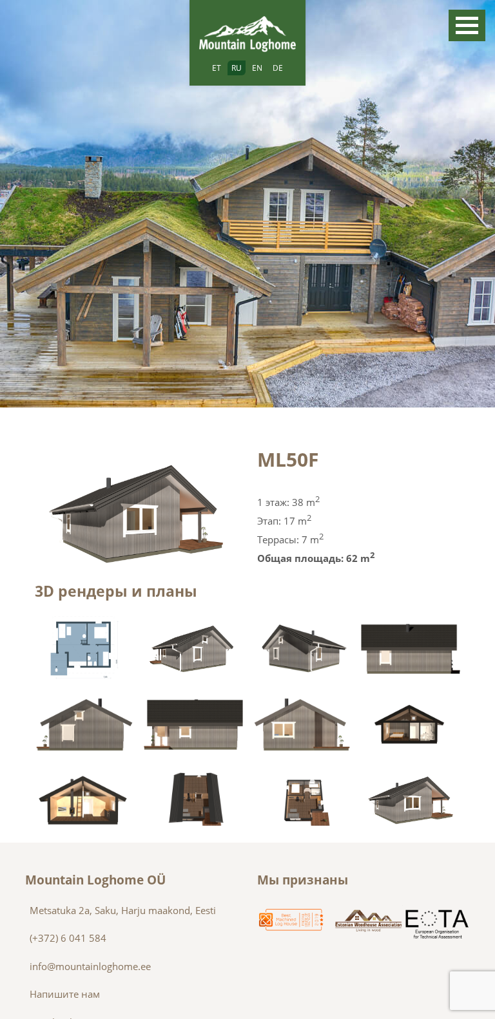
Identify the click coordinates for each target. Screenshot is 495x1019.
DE (278, 67)
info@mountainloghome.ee (90, 966)
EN (257, 67)
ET (216, 67)
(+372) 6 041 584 (68, 937)
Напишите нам (65, 993)
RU (236, 67)
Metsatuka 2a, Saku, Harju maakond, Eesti (123, 910)
